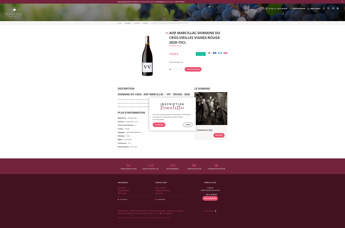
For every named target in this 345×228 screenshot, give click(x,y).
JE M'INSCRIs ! (159, 125)
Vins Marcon (123, 183)
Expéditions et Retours (163, 191)
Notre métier (122, 193)
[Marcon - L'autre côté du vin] (13, 12)
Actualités (123, 199)
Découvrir (219, 135)
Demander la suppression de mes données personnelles (135, 213)
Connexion (161, 199)
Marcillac (145, 23)
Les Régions (128, 23)
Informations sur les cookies (174, 211)
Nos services (122, 188)
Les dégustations (123, 191)
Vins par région (299, 9)
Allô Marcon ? (277, 9)
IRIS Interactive (167, 213)
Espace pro (159, 193)
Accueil (119, 23)
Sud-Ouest (137, 23)
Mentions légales (123, 211)
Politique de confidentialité (157, 211)
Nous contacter (160, 188)
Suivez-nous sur (209, 211)
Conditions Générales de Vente (138, 211)
